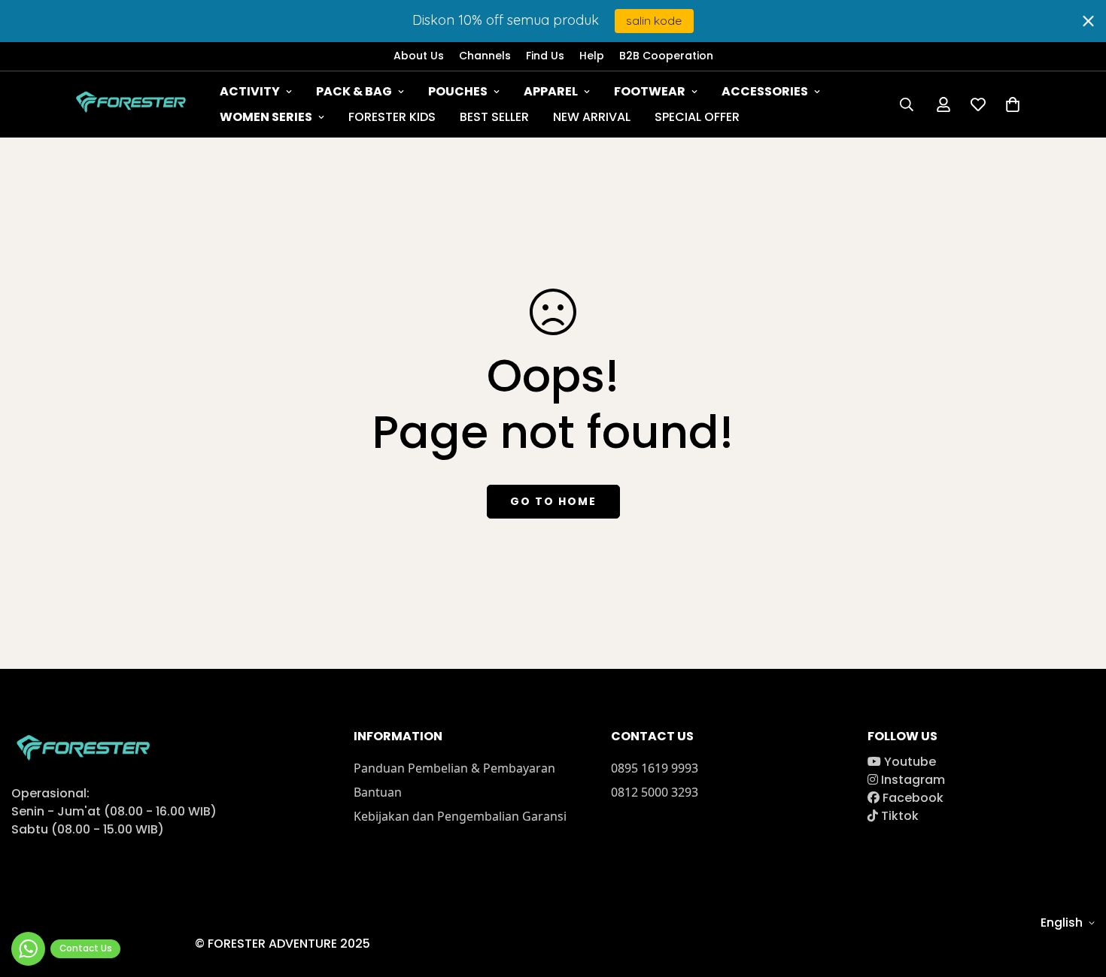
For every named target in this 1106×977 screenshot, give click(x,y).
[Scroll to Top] (1076, 895)
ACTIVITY (250, 91)
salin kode (654, 20)
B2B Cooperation (666, 55)
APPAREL (551, 91)
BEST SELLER (494, 117)
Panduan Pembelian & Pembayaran (454, 768)
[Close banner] (1088, 21)
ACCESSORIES (765, 91)
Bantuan (378, 792)
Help (591, 55)
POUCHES (458, 91)
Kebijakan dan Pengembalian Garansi (460, 816)
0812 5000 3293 (654, 792)
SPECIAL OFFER (697, 117)
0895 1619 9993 (654, 768)
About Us (418, 55)
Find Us (545, 55)
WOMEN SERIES (266, 117)
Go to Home (553, 501)
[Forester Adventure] (133, 104)
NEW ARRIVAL (591, 117)
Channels (485, 55)
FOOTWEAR (649, 91)
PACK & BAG (354, 91)
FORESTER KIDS (392, 117)
